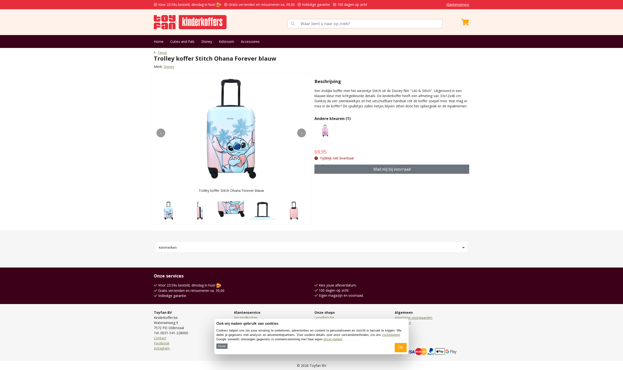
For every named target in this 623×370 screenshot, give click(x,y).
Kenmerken (168, 247)
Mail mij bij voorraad (392, 169)
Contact (160, 338)
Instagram (162, 348)
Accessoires (250, 41)
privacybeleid (332, 339)
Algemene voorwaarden (413, 317)
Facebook (161, 343)
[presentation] (160, 133)
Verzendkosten (245, 317)
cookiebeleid (391, 335)
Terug (162, 52)
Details (222, 346)
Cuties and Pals (182, 41)
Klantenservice (457, 4)
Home (159, 41)
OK (400, 347)
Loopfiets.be (324, 317)
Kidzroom (226, 41)
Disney (206, 41)
